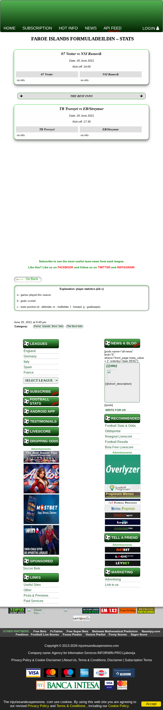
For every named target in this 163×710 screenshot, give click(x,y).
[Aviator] (41, 493)
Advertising (113, 579)
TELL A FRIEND (124, 538)
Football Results (116, 442)
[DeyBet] (122, 552)
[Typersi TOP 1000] (54, 613)
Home (10, 28)
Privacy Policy (38, 706)
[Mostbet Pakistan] (41, 523)
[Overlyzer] (122, 483)
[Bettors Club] (81, 620)
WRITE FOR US (115, 410)
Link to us (111, 584)
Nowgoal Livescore (118, 436)
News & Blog (124, 343)
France (29, 372)
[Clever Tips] (36, 613)
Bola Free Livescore (119, 447)
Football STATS (39, 401)
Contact (13, 36)
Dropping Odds (44, 441)
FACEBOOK (65, 267)
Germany (30, 356)
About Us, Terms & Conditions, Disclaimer (92, 660)
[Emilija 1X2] (109, 613)
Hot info (68, 28)
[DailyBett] (122, 517)
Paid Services (33, 601)
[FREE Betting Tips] (72, 613)
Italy (26, 361)
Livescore (40, 431)
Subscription (37, 28)
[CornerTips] (122, 531)
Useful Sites (32, 584)
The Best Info (74, 326)
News (91, 28)
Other (27, 590)
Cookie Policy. (119, 706)
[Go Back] (19, 279)
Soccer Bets (31, 568)
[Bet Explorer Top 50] (91, 613)
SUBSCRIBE (40, 391)
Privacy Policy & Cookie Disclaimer (36, 660)
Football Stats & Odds (120, 425)
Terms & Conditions (71, 706)
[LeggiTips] (122, 524)
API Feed (112, 28)
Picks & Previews (36, 595)
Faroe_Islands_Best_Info (48, 326)
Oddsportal (112, 431)
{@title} (111, 366)
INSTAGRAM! (126, 267)
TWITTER (104, 267)
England (30, 351)
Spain (28, 367)
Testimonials (43, 421)
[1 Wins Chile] (41, 554)
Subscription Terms (138, 660)
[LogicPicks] (122, 559)
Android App (42, 411)
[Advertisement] (88, 11)
